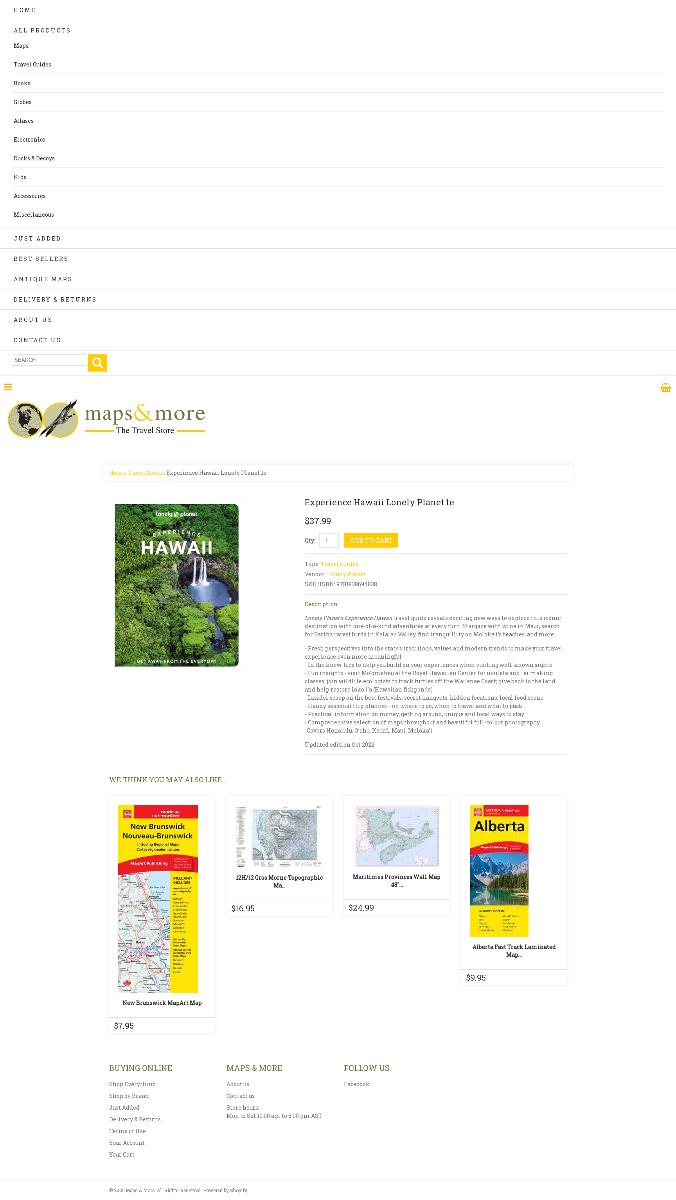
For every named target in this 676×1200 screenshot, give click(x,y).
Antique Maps (43, 279)
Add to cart (371, 540)
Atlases (24, 120)
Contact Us (37, 340)
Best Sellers (41, 258)
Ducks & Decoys (34, 158)
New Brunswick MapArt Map (162, 1002)
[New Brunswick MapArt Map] (162, 899)
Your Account (127, 1142)
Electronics (29, 139)
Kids (20, 177)
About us (238, 1084)
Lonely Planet (346, 574)
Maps (21, 45)
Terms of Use (127, 1131)
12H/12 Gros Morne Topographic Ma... (279, 881)
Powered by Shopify (225, 1190)
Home (25, 10)
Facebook (357, 1084)
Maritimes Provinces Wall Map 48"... (396, 880)
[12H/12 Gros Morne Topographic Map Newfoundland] (279, 836)
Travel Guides (32, 64)
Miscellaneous (34, 214)
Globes (23, 102)
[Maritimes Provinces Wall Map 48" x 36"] (396, 836)
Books (22, 83)
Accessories (30, 195)
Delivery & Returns (55, 299)
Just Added (37, 238)
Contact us (241, 1095)
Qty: (310, 540)
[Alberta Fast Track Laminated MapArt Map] (514, 871)
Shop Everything (132, 1084)
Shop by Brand (129, 1095)
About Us (33, 319)
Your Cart (122, 1154)
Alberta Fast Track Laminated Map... (514, 950)
